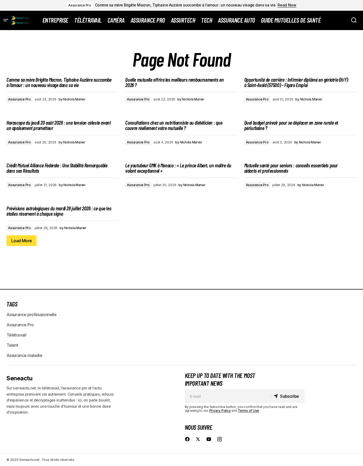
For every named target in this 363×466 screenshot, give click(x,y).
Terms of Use (248, 411)
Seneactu (19, 378)
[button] (6, 20)
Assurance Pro (79, 5)
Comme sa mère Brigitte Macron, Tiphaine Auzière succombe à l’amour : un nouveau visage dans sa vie (185, 5)
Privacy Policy (220, 411)
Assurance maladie (24, 355)
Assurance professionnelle (31, 314)
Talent (12, 345)
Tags (11, 304)
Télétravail (16, 335)
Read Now (287, 5)
